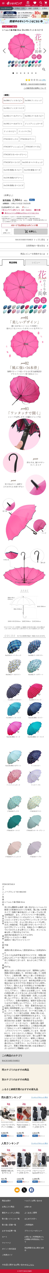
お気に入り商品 (8, 1207)
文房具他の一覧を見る (35, 246)
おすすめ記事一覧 (9, 1231)
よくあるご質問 (30, 1213)
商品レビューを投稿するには (32, 254)
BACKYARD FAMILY (11, 1061)
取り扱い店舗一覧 (9, 1225)
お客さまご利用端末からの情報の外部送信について (34, 1239)
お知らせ (28, 1207)
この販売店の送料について (35, 88)
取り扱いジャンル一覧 (11, 1219)
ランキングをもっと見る (39, 1097)
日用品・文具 (20, 8)
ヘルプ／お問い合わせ (33, 1201)
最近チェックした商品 (11, 1213)
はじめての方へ (30, 1219)
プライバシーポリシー (33, 1231)
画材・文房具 (33, 8)
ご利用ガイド (7, 1255)
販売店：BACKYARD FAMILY (33, 84)
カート (4, 1237)
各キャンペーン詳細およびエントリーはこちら (22, 213)
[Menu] (3, 3)
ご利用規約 (28, 1225)
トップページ (6, 8)
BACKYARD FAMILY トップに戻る (30, 240)
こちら (31, 1265)
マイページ (6, 1243)
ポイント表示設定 (9, 1249)
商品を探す (6, 1201)
